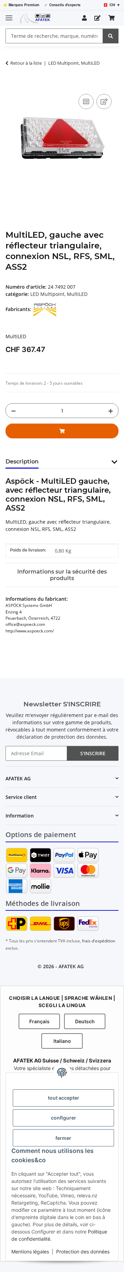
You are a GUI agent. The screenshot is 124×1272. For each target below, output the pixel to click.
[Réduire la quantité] (13, 411)
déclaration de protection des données (61, 737)
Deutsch (85, 1021)
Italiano (62, 1041)
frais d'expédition (98, 941)
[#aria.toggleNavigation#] (9, 15)
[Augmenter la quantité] (110, 411)
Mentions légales (30, 1251)
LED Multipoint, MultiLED (58, 294)
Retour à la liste (26, 63)
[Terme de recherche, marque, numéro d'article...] (110, 36)
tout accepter (63, 1098)
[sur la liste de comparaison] (86, 101)
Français (39, 1021)
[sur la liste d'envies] (104, 101)
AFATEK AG (71, 966)
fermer (63, 1138)
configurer (63, 1118)
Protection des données (83, 1251)
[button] (84, 18)
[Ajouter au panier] (11, 84)
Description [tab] (22, 461)
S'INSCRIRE (92, 753)
